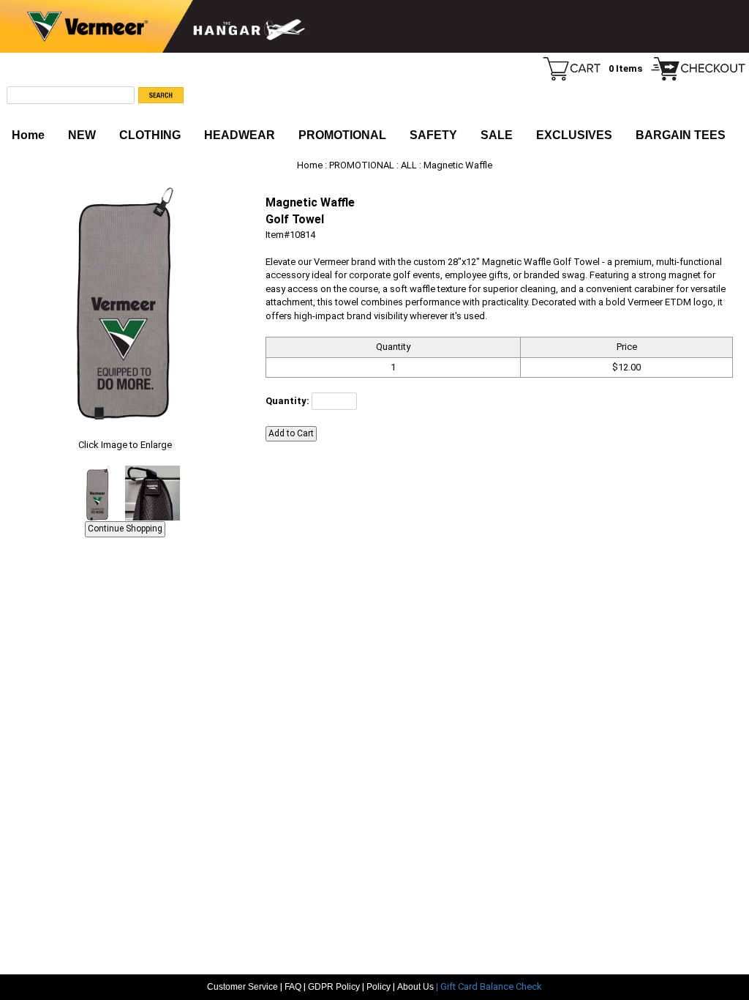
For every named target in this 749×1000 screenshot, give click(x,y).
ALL (409, 165)
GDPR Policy (334, 987)
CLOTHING (150, 135)
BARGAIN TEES (681, 135)
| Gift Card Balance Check (489, 986)
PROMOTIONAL (342, 135)
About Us (416, 987)
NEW (82, 135)
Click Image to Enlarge (125, 444)
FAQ (293, 987)
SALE (497, 135)
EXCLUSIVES (574, 135)
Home (28, 135)
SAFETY (433, 135)
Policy (378, 987)
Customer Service (242, 987)
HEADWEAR (239, 135)
